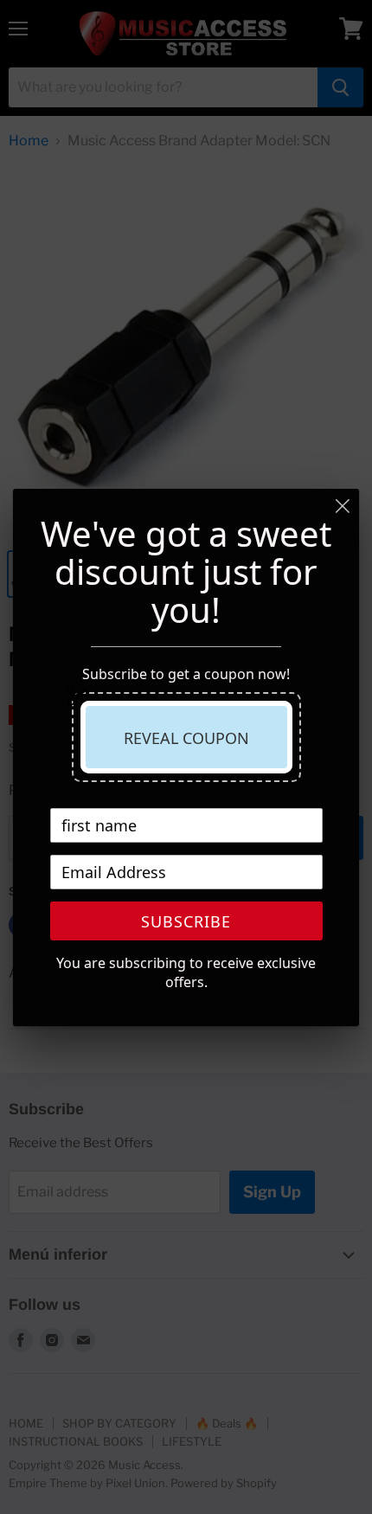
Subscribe (186, 921)
